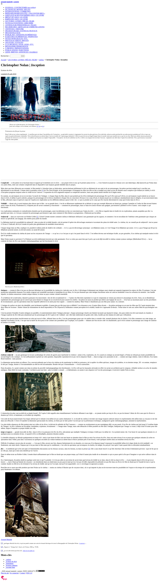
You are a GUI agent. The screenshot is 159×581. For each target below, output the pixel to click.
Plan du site (5, 573)
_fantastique (9, 563)
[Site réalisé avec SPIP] (4, 579)
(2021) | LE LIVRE (24, 15)
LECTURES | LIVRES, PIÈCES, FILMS (19, 21)
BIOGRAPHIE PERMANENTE (16, 46)
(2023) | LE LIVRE (16, 17)
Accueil (3, 60)
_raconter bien (10, 567)
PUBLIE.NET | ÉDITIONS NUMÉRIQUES (21, 35)
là (39, 126)
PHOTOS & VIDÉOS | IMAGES (17, 40)
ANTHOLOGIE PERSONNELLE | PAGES (20, 25)
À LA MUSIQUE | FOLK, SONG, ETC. (19, 44)
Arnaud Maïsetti (6, 539)
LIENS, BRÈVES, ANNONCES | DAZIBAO (21, 52)
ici (37, 126)
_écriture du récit (11, 561)
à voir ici (82, 543)
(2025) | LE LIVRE (16, 19)
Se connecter (14, 573)
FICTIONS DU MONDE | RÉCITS (17, 9)
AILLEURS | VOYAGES (14, 42)
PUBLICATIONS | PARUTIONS (17, 50)
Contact (22, 573)
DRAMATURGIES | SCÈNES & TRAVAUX (21, 31)
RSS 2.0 (29, 573)
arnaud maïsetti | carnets (10, 2)
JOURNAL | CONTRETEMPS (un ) (20, 7)
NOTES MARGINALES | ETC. (16, 38)
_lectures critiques (11, 565)
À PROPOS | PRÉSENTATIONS (17, 48)
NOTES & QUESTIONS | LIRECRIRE (19, 23)
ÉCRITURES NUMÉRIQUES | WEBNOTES (21, 37)
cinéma (41, 60)
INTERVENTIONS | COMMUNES (18, 11)
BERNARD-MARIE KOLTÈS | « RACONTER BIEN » (25, 13)
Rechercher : (5, 56)
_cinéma (8, 560)
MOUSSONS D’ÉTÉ (12, 33)
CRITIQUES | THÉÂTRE (14, 29)
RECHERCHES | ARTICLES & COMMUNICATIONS (24, 27)
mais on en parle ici (28, 550)
